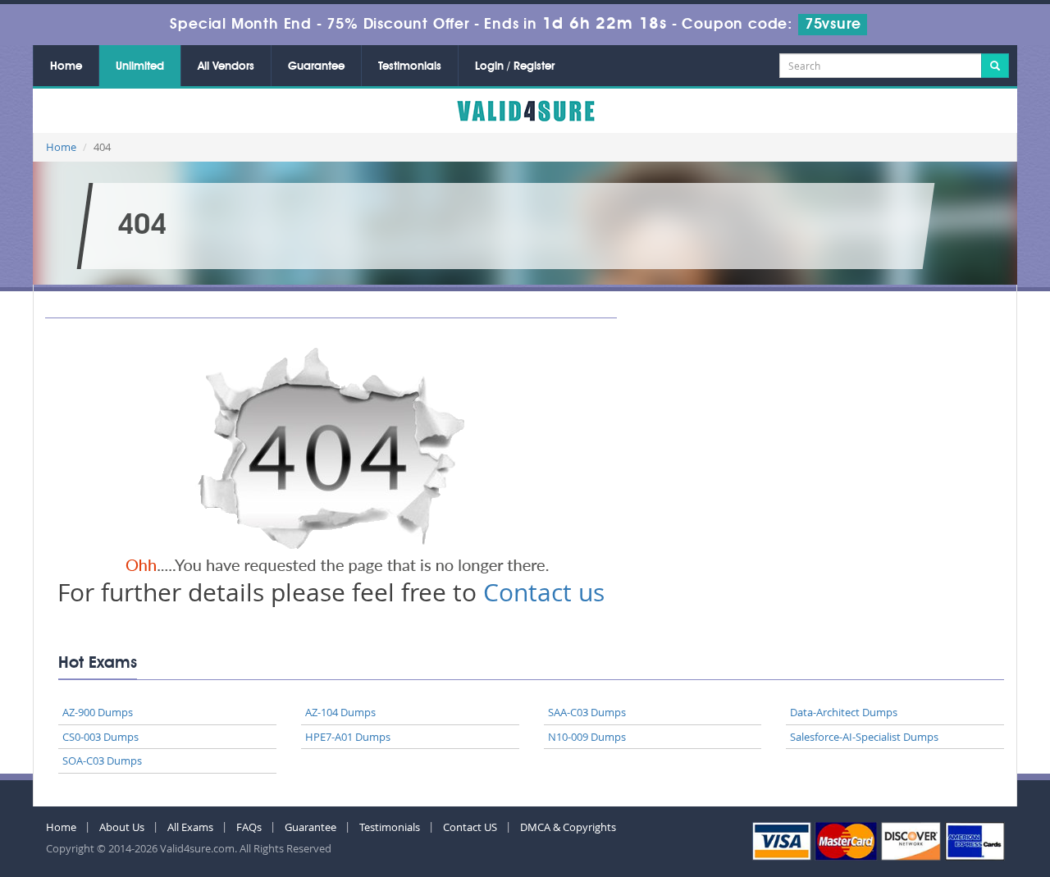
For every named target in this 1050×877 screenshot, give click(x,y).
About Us (121, 827)
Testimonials (409, 66)
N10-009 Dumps (587, 736)
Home (66, 66)
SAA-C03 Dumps (587, 712)
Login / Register (515, 66)
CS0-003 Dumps (100, 736)
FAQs (249, 827)
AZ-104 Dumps (340, 712)
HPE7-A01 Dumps (347, 736)
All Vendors (226, 66)
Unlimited (140, 66)
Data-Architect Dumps (843, 712)
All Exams (190, 827)
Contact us (544, 592)
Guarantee (316, 66)
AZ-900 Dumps (97, 712)
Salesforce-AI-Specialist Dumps (864, 736)
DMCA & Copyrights (568, 827)
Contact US (470, 827)
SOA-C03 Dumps (102, 760)
